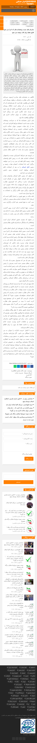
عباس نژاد (25, 695)
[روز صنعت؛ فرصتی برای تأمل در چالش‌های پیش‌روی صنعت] (18, 614)
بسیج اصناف (25, 678)
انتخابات (8, 676)
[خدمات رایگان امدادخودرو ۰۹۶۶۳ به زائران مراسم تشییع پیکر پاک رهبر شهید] (18, 628)
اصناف (23, 673)
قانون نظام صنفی (30, 698)
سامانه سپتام (19, 687)
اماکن (33, 676)
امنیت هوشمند (17, 676)
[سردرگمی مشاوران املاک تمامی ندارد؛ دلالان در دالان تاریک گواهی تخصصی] (18, 597)
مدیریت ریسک (12, 701)
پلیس (23, 707)
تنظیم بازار (32, 681)
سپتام (11, 693)
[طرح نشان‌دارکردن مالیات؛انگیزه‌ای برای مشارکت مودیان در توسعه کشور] (18, 653)
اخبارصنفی (12, 670)
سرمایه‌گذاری (20, 693)
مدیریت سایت (19, 373)
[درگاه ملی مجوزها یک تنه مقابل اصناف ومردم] (18, 589)
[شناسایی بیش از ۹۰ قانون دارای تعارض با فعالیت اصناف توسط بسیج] (18, 497)
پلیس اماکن (15, 707)
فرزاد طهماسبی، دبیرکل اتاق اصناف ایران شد (19, 404)
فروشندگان (15, 695)
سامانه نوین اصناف (30, 690)
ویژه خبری (30, 26)
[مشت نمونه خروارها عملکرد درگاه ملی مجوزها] (18, 522)
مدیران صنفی (24, 701)
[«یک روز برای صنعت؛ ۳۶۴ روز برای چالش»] (18, 621)
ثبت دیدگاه (29, 458)
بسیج (33, 678)
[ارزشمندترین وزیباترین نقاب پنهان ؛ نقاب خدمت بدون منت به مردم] (18, 529)
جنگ (17, 681)
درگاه (10, 681)
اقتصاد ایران (15, 673)
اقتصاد (24, 24)
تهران (24, 681)
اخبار (31, 24)
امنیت (26, 676)
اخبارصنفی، (32, 673)
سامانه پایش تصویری (16, 690)
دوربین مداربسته (31, 687)
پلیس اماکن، (32, 709)
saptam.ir (33, 667)
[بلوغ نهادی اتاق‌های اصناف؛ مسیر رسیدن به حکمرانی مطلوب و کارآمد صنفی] (18, 644)
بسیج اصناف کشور (13, 678)
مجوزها (33, 701)
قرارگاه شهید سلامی (17, 698)
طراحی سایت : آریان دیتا (29, 734)
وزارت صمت (11, 704)
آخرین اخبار (24, 21)
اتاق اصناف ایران (13, 667)
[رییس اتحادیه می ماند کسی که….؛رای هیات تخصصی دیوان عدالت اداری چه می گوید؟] (18, 513)
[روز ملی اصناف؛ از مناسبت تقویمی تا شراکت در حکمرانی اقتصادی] (18, 636)
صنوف (33, 695)
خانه (31, 21)
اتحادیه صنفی (31, 670)
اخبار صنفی (21, 670)
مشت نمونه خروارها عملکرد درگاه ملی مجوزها (19, 414)
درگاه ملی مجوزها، (30, 684)
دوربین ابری (19, 684)
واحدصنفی (21, 704)
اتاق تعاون (14, 22)
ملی (34, 704)
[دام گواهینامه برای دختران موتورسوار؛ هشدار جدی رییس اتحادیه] (18, 606)
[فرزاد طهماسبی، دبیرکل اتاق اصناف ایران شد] (18, 505)
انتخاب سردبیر (15, 24)
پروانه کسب (32, 707)
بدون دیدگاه (28, 377)
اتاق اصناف (14, 21)
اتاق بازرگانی (28, 22)
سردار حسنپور (31, 693)
